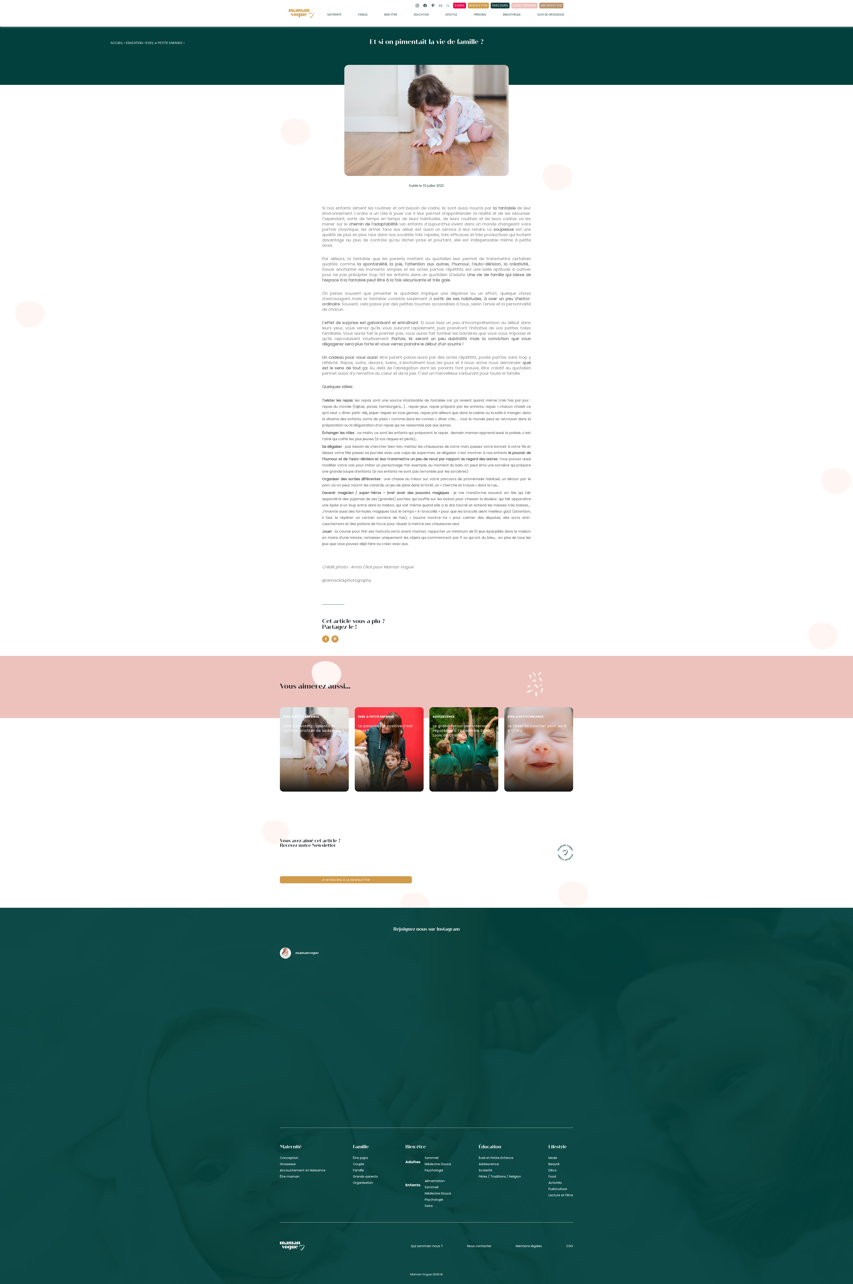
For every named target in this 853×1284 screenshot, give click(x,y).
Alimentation (435, 1181)
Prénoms (480, 14)
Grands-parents (365, 1176)
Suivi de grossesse (550, 14)
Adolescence (489, 1164)
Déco (552, 1170)
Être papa (360, 1158)
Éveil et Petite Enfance (496, 1158)
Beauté (554, 1164)
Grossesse (288, 1164)
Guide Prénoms (524, 5)
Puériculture (557, 1189)
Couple (358, 1164)
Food (552, 1176)
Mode (552, 1158)
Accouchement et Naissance (302, 1170)
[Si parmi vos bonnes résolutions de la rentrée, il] (525, 985)
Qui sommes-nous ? (427, 1246)
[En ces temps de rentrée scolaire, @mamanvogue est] (328, 1061)
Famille (363, 14)
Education (134, 43)
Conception (289, 1158)
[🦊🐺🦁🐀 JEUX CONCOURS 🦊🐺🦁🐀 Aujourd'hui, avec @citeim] (525, 1061)
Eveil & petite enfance (164, 43)
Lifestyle (451, 14)
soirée (459, 5)
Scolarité (485, 1170)
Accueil (117, 43)
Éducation (421, 14)
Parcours (500, 5)
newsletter (478, 5)
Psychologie (434, 1170)
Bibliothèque (512, 14)
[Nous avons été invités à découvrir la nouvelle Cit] (328, 985)
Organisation (363, 1183)
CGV (569, 1246)
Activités (555, 1183)
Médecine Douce (438, 1164)
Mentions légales (529, 1246)
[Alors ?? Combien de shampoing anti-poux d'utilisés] (426, 985)
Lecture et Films (560, 1195)
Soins (429, 1206)
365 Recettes (551, 5)
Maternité (334, 14)
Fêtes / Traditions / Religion (500, 1176)
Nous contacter (479, 1246)
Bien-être (390, 14)
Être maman (289, 1176)
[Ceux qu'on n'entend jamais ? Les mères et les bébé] (426, 1061)
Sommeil (431, 1158)
